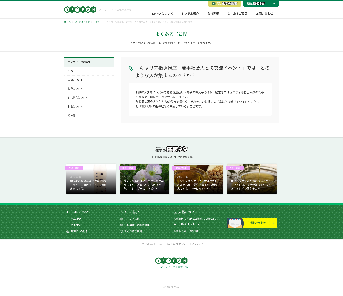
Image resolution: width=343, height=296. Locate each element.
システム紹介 (190, 13)
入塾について (75, 80)
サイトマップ (196, 244)
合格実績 (213, 13)
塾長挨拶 (76, 225)
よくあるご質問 (237, 13)
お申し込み (180, 231)
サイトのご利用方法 (175, 244)
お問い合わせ (264, 13)
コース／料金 (131, 219)
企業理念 (76, 219)
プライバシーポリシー (151, 244)
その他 (71, 115)
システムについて (78, 97)
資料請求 (195, 231)
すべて (71, 71)
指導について (75, 88)
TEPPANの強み (79, 231)
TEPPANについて (161, 13)
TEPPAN (80, 9)
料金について (75, 106)
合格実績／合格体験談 (136, 225)
